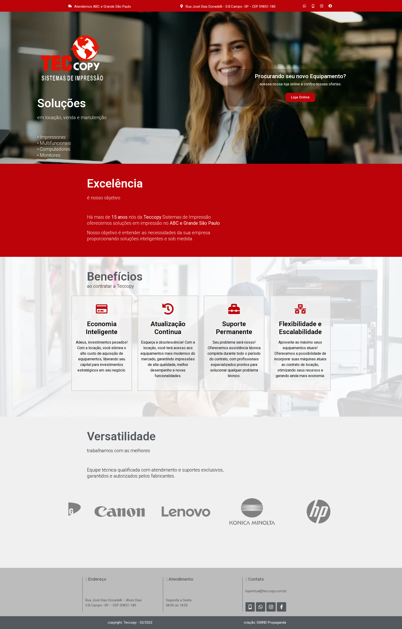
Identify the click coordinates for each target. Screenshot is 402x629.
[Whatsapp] (304, 5)
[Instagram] (321, 5)
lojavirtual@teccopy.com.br (266, 591)
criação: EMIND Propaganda (265, 622)
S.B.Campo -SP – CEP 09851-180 (110, 605)
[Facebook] (330, 5)
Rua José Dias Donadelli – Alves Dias (113, 600)
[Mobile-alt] (312, 5)
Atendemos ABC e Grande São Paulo (102, 6)
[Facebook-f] (281, 607)
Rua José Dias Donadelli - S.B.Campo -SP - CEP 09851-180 (230, 6)
